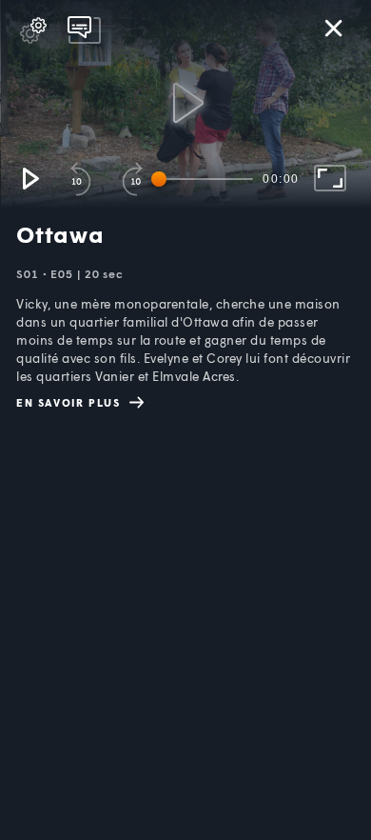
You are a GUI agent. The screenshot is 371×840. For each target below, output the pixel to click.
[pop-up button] (33, 30)
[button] (29, 178)
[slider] (205, 179)
